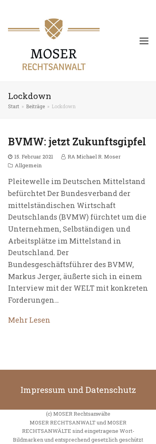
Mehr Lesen (29, 320)
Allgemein (28, 165)
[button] (144, 41)
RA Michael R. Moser (94, 156)
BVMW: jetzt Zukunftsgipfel (77, 141)
